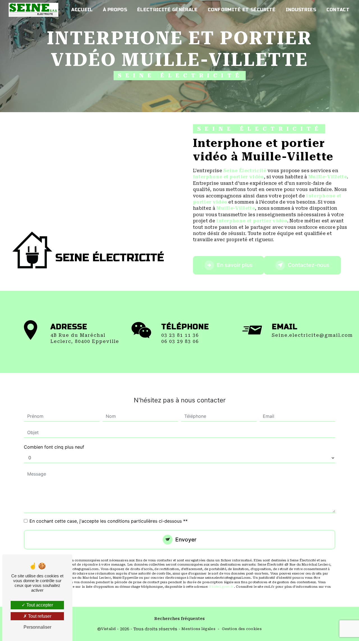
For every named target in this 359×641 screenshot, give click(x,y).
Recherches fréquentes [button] (179, 618)
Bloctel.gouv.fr (221, 587)
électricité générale (167, 9)
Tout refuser (39, 616)
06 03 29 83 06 (180, 341)
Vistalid (108, 629)
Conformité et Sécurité (242, 9)
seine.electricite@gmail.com (312, 335)
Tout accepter (39, 605)
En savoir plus (234, 265)
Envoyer (185, 539)
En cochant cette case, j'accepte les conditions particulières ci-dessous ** (108, 521)
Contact (337, 9)
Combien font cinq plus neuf (54, 447)
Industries (301, 9)
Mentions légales (198, 629)
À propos (115, 9)
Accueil (82, 9)
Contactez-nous (308, 265)
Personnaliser (37, 627)
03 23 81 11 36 (180, 335)
